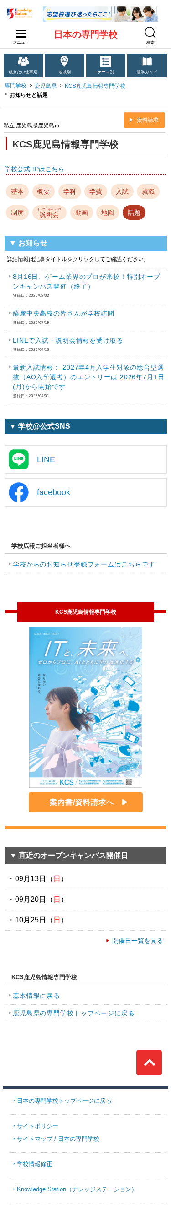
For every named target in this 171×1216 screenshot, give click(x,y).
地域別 (64, 72)
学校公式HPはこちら (34, 169)
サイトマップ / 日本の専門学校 (58, 1138)
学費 (95, 191)
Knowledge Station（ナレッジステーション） (77, 1189)
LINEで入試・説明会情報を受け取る (68, 344)
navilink (21, 34)
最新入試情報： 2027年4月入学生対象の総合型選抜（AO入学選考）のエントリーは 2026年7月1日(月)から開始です (89, 381)
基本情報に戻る (36, 995)
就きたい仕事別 (23, 72)
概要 (43, 191)
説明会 (49, 212)
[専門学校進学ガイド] (100, 10)
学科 (69, 191)
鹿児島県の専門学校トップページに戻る (74, 1013)
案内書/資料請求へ (82, 802)
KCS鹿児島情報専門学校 (95, 86)
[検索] (150, 32)
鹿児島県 (46, 86)
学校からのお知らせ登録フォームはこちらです (84, 564)
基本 (17, 191)
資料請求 (148, 120)
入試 (122, 191)
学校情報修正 (34, 1164)
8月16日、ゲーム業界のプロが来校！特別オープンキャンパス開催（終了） (87, 285)
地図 (107, 212)
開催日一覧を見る (137, 940)
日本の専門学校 (86, 34)
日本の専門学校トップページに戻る (64, 1100)
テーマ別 (106, 72)
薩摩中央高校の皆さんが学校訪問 (63, 317)
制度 (17, 212)
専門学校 (15, 85)
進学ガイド (147, 72)
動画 (81, 212)
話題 (134, 212)
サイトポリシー (37, 1126)
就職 (148, 191)
